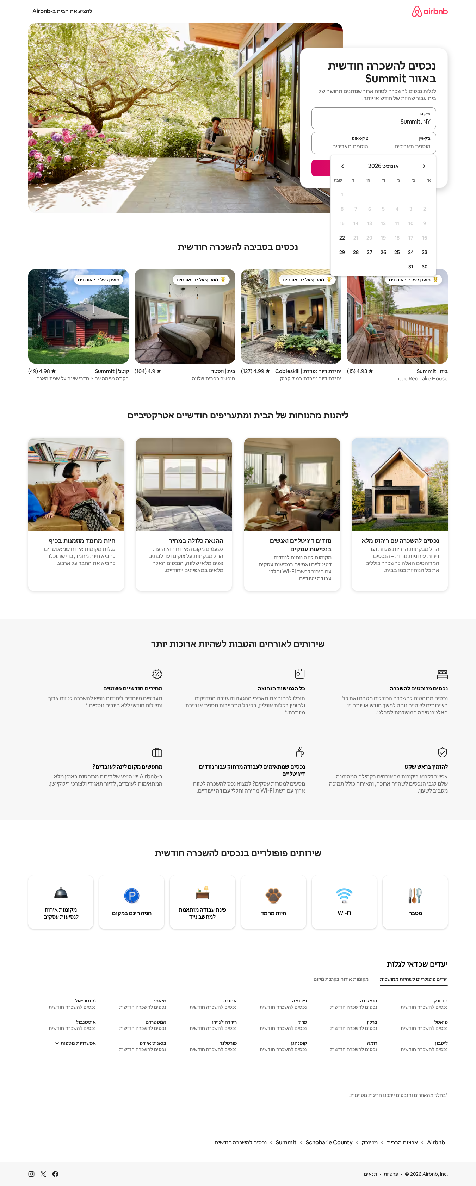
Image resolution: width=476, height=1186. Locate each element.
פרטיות (391, 1174)
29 (342, 252)
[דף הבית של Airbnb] (430, 11)
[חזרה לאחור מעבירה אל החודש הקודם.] (424, 166)
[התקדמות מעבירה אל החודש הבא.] (343, 166)
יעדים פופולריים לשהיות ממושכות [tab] (414, 979)
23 (424, 252)
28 (356, 252)
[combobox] (374, 121)
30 (425, 266)
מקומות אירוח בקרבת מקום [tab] (341, 979)
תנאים (370, 1174)
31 (410, 266)
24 (411, 252)
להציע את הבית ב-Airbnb (62, 11)
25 (397, 252)
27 (369, 252)
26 (383, 252)
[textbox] (405, 146)
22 (342, 238)
